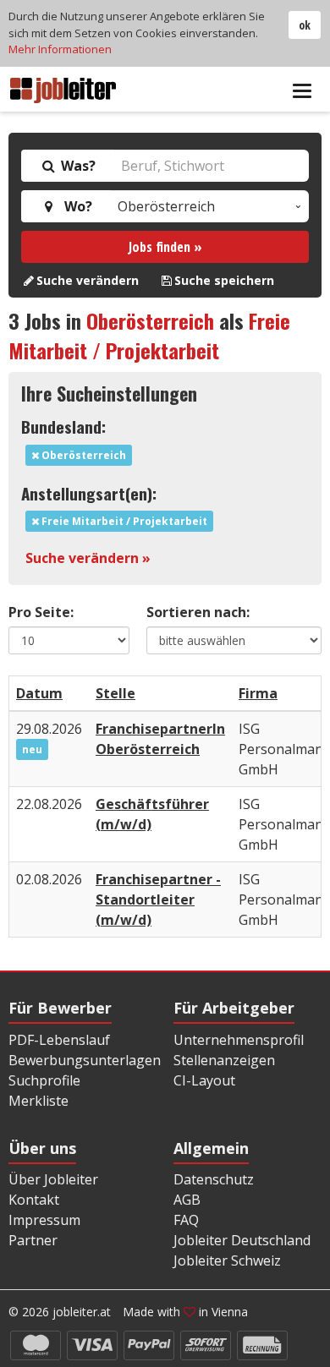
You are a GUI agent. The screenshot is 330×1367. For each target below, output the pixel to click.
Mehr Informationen (60, 49)
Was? (77, 165)
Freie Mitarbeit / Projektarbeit (149, 335)
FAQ (186, 1220)
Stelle (115, 693)
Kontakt (33, 1199)
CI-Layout (204, 1080)
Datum (39, 693)
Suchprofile (44, 1080)
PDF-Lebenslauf (59, 1040)
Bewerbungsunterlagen (84, 1060)
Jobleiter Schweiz (227, 1260)
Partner (33, 1240)
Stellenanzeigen (224, 1060)
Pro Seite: (41, 612)
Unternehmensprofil (238, 1040)
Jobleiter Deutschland (242, 1240)
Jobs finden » (165, 247)
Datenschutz (213, 1179)
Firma (258, 693)
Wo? (75, 206)
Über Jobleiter (53, 1179)
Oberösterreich (150, 320)
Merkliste (38, 1100)
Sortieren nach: (198, 612)
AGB (187, 1199)
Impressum (44, 1220)
